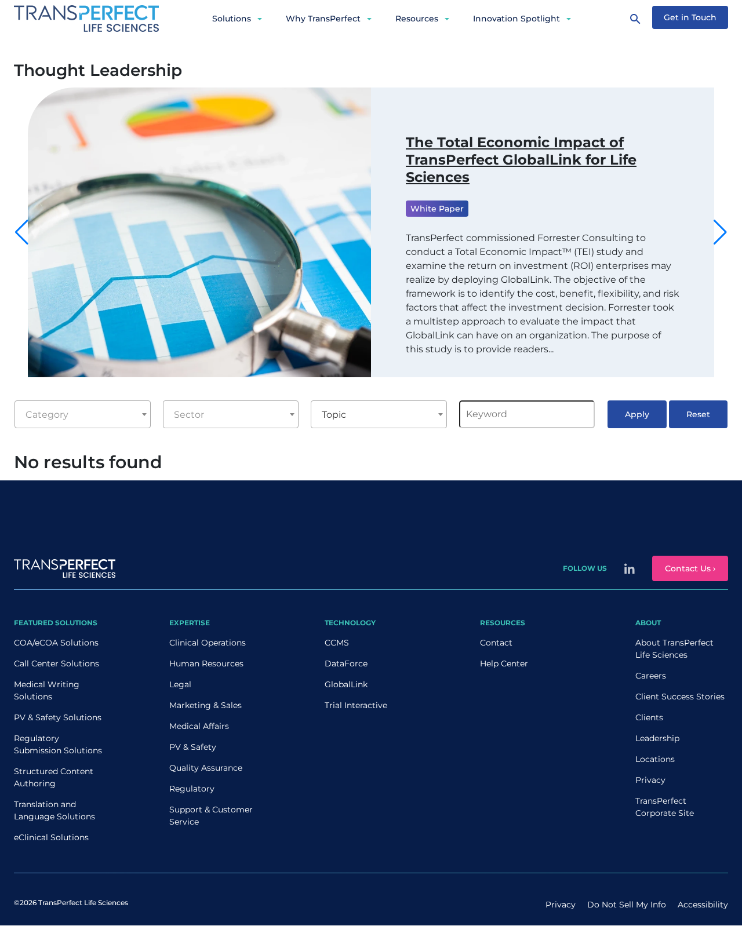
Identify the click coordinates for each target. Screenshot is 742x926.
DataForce (346, 663)
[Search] (635, 18)
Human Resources (206, 663)
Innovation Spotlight (516, 18)
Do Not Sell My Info (626, 904)
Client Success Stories (680, 696)
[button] (720, 232)
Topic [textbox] (334, 414)
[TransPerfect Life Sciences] (86, 17)
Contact (496, 642)
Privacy (650, 780)
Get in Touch (690, 17)
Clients (649, 717)
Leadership (657, 738)
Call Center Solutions (56, 663)
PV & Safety (192, 747)
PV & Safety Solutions (57, 717)
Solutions (231, 18)
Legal (180, 684)
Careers (650, 675)
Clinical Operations (207, 642)
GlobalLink (346, 684)
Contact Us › (690, 568)
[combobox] (82, 414)
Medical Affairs (199, 726)
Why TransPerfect (323, 18)
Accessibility (703, 904)
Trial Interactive (356, 705)
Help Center (504, 663)
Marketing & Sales (205, 705)
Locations (655, 759)
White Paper (437, 208)
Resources (416, 18)
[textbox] (82, 415)
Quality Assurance (205, 768)
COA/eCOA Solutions (56, 642)
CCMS (337, 642)
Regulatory (191, 788)
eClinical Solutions (51, 837)
